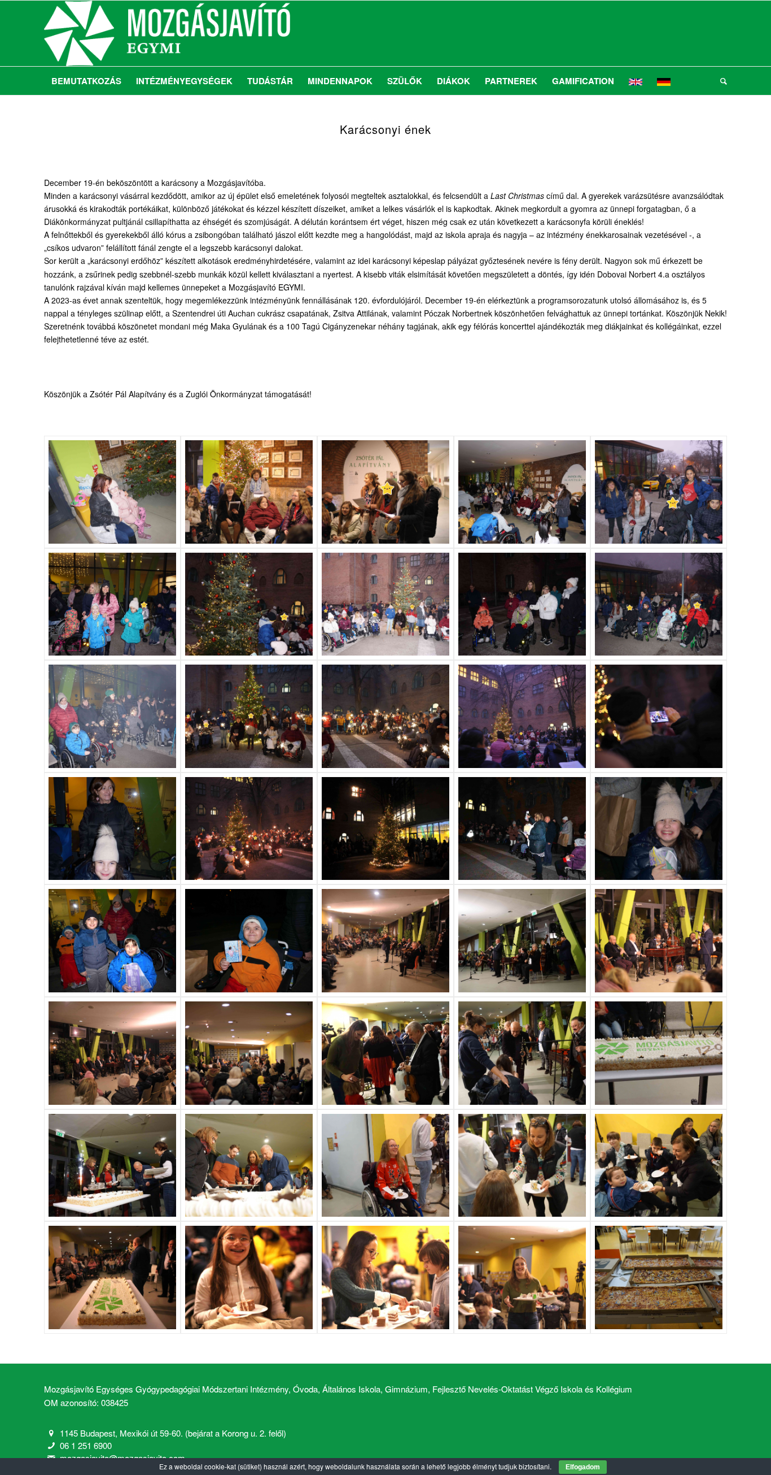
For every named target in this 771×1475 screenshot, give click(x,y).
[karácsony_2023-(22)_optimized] (522, 940)
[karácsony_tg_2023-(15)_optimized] (385, 1277)
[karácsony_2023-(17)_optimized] (522, 829)
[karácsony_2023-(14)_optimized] (249, 716)
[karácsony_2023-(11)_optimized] (658, 604)
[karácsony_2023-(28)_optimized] (385, 1165)
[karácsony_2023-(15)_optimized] (385, 716)
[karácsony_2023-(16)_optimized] (112, 829)
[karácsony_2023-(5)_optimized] (658, 492)
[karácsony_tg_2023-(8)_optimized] (112, 1053)
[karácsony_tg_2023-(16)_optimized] (522, 1277)
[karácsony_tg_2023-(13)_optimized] (112, 1277)
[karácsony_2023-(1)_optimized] (112, 492)
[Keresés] (720, 81)
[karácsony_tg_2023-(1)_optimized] (249, 492)
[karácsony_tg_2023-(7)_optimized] (385, 829)
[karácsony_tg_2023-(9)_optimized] (658, 940)
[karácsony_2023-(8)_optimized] (385, 604)
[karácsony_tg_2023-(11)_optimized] (249, 1053)
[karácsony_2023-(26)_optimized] (112, 1165)
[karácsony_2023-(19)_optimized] (112, 940)
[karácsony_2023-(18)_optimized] (658, 829)
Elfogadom (583, 1467)
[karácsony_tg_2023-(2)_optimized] (385, 492)
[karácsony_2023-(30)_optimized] (658, 1165)
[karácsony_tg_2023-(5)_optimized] (249, 829)
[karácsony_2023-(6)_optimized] (112, 604)
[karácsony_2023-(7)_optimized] (249, 604)
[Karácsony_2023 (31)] (658, 1277)
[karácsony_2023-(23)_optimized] (385, 1053)
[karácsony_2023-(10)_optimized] (522, 604)
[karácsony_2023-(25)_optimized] (658, 1053)
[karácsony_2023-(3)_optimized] (522, 492)
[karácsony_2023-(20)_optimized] (249, 940)
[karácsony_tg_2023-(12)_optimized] (385, 940)
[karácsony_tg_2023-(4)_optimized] (658, 716)
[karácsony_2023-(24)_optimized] (522, 1053)
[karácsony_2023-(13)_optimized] (112, 716)
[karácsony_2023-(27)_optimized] (249, 1165)
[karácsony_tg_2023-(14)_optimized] (249, 1277)
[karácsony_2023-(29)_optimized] (522, 1165)
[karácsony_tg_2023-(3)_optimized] (522, 716)
